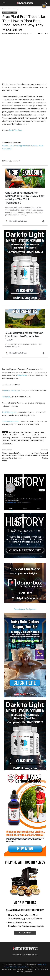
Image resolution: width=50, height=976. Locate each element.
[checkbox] (44, 6)
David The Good (15, 130)
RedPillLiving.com (9, 412)
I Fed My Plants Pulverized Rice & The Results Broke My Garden (36, 455)
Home (4, 9)
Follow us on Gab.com (11, 391)
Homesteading (13, 9)
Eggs (42, 432)
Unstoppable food (36, 440)
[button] (4, 3)
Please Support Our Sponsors (25, 609)
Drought (36, 432)
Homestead (15, 438)
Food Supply (35, 435)
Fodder (5, 435)
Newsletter (22, 375)
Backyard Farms (14, 432)
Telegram (6, 397)
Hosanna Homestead (39, 438)
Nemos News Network (11, 33)
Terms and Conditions (11, 967)
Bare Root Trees (26, 432)
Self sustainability (23, 440)
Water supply (7, 443)
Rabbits (13, 440)
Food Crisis (13, 435)
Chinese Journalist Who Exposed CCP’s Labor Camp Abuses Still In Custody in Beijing (13, 456)
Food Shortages (24, 435)
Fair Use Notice (24, 967)
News (14, 12)
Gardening (6, 438)
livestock (6, 440)
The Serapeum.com (10, 421)
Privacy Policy (42, 965)
